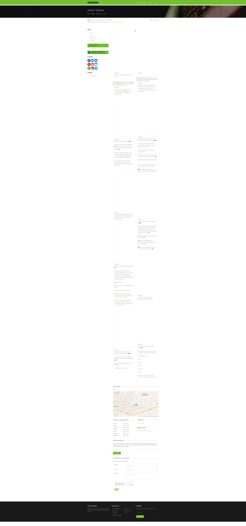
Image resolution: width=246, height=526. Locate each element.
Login (156, 2)
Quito (97, 13)
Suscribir (117, 453)
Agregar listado (128, 510)
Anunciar (127, 508)
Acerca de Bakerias (117, 508)
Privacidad (115, 513)
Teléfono (91, 35)
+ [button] (114, 393)
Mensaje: (116, 473)
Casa (138, 2)
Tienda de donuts (92, 75)
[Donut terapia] (136, 404)
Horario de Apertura (93, 37)
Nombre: (116, 464)
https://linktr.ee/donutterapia (116, 22)
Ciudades (144, 2)
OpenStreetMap (151, 416)
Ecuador (93, 13)
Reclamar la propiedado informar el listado (93, 45)
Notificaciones (92, 40)
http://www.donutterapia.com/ (143, 430)
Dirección (91, 33)
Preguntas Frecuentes (117, 515)
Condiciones (115, 510)
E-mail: (115, 469)
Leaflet (143, 416)
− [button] (114, 395)
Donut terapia (136, 407)
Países (150, 2)
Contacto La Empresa (93, 42)
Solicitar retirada (92, 48)
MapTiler (147, 416)
